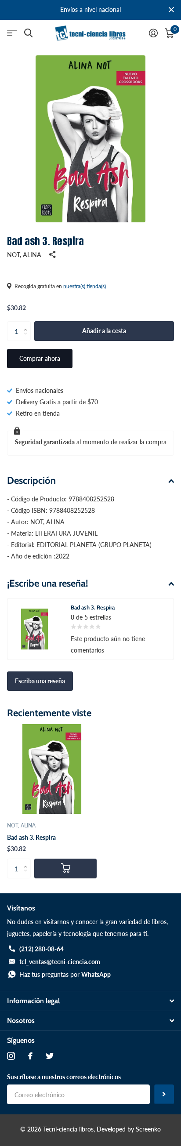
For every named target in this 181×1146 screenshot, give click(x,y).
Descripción (31, 480)
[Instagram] (11, 1056)
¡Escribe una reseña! (47, 583)
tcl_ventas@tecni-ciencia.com (59, 961)
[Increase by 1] (27, 324)
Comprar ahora (39, 358)
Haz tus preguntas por (65, 974)
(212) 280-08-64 (41, 949)
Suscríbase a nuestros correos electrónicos (64, 1077)
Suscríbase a (164, 1094)
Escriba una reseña (40, 681)
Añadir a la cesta (104, 330)
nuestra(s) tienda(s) (84, 286)
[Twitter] (50, 1056)
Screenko (148, 1129)
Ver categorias (12, 33)
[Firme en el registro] (153, 33)
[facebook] (30, 1055)
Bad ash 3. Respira (31, 837)
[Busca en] (28, 33)
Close (171, 10)
